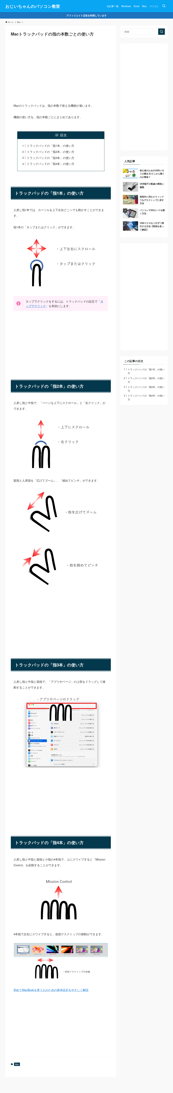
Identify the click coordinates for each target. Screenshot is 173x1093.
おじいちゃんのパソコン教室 (32, 6)
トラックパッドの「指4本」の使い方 (50, 163)
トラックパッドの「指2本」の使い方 (50, 151)
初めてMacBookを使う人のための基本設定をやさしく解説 (51, 990)
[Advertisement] (61, 67)
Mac (17, 1064)
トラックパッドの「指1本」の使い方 (50, 145)
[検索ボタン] (164, 6)
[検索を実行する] (161, 31)
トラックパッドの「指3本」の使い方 (50, 158)
